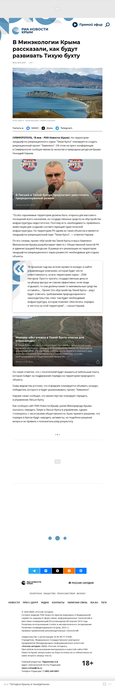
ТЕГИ (104, 603)
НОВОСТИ (14, 603)
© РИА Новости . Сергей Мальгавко (26, 121)
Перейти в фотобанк (47, 121)
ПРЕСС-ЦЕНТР (30, 603)
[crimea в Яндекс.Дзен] (57, 571)
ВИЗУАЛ (81, 593)
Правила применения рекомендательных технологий (50, 631)
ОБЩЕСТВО (49, 593)
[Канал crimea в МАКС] (81, 571)
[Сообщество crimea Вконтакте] (46, 571)
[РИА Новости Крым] (30, 30)
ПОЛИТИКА (36, 593)
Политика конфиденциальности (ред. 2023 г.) (45, 627)
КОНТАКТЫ (58, 603)
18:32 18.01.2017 (19, 63)
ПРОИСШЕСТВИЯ (66, 593)
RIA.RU (94, 603)
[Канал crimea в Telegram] (34, 571)
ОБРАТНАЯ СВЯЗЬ (77, 603)
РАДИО (45, 603)
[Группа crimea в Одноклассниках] (69, 571)
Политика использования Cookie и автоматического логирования (56, 624)
